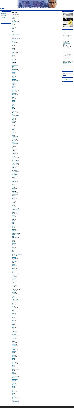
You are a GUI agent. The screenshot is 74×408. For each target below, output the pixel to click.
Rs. (12, 105)
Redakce (13, 121)
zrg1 (13, 17)
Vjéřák (13, 41)
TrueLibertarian (14, 52)
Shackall (13, 93)
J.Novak (13, 264)
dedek (13, 324)
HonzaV (13, 278)
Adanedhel (14, 391)
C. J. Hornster (14, 349)
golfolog (13, 292)
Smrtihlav (13, 81)
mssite (13, 168)
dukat (13, 311)
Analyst (13, 383)
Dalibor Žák (14, 328)
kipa (13, 224)
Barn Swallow (14, 362)
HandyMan (14, 290)
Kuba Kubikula (14, 213)
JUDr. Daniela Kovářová (16, 234)
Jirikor (13, 240)
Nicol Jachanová (15, 163)
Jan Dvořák (14, 261)
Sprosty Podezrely (15, 80)
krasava (13, 216)
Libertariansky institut (15, 209)
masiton (13, 191)
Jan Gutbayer (14, 258)
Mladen (13, 177)
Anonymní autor (15, 379)
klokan (13, 222)
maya (13, 187)
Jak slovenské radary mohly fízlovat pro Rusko (68, 55)
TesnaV (13, 58)
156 (12, 400)
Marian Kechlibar (15, 194)
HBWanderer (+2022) (15, 289)
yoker (13, 27)
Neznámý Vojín (14, 164)
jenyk (13, 248)
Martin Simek (14, 192)
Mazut (13, 185)
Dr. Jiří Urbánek (14, 316)
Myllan (13, 167)
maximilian (14, 188)
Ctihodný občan (14, 335)
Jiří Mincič (14, 243)
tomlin (13, 55)
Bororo (13, 353)
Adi (12, 390)
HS (12, 275)
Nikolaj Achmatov (15, 160)
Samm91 (13, 100)
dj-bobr (13, 320)
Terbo (13, 59)
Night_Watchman (15, 161)
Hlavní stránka (4, 13)
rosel (13, 108)
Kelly (13, 227)
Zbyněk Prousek (15, 21)
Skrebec (13, 86)
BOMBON (14, 356)
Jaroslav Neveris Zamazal (16, 254)
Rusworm (13, 102)
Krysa (13, 215)
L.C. (13, 210)
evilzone (13, 309)
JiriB (13, 241)
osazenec (13, 149)
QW (12, 125)
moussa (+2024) (15, 171)
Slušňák (13, 84)
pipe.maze (14, 133)
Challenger (14, 345)
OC (12, 154)
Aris (13, 370)
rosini (13, 107)
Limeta (13, 206)
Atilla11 (13, 366)
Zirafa (13, 20)
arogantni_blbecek (15, 369)
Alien (13, 387)
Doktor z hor (14, 318)
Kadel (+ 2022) (14, 230)
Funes (13, 296)
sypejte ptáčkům (15, 65)
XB (12, 31)
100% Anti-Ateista (15, 401)
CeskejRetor (14, 346)
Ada (13, 393)
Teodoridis (14, 60)
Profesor (13, 128)
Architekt (13, 373)
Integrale (13, 268)
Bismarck (13, 358)
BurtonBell (14, 351)
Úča (13, 49)
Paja (13, 147)
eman (13, 310)
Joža (13, 236)
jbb (12, 250)
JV (12, 231)
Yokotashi (13, 25)
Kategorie (3, 17)
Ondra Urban (14, 153)
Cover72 (13, 338)
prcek (13, 129)
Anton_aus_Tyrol (15, 376)
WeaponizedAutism (15, 34)
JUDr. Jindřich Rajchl (15, 233)
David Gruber (14, 325)
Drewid (13, 314)
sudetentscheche (15, 70)
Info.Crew (13, 269)
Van (12, 45)
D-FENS (13, 332)
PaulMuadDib (14, 140)
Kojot (13, 220)
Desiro (13, 321)
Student (13, 72)
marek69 (13, 195)
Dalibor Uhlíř (14, 330)
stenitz (13, 76)
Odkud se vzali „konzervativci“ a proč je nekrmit (66, 43)
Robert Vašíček (14, 111)
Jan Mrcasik (14, 257)
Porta (13, 132)
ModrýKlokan (14, 174)
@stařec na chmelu (15, 398)
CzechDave (14, 334)
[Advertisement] (6, 42)
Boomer (13, 355)
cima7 (13, 341)
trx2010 (13, 51)
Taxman (13, 62)
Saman (13, 101)
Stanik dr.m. (14, 79)
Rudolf (13, 104)
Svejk (13, 66)
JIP (12, 244)
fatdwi (13, 306)
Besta (13, 359)
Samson (13, 98)
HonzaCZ (13, 279)
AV (12, 365)
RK (12, 114)
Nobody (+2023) (15, 157)
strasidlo (13, 73)
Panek (13, 142)
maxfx (13, 189)
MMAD (13, 175)
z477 (13, 24)
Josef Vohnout (14, 237)
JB (12, 251)
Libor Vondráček (15, 208)
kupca (13, 212)
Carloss (13, 348)
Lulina (13, 201)
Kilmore (13, 226)
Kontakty (2, 20)
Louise (13, 203)
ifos (12, 271)
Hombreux (14, 285)
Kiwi (13, 223)
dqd (12, 317)
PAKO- (13, 146)
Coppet (13, 339)
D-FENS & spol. (15, 331)
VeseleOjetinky (14, 42)
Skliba (13, 87)
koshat (13, 219)
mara (13, 196)
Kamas (13, 229)
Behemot (13, 360)
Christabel (14, 342)
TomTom (13, 53)
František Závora (15, 300)
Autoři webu (3, 15)
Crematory (14, 337)
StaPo (13, 77)
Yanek (13, 30)
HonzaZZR (14, 276)
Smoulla (13, 83)
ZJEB (13, 18)
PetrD (13, 135)
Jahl (13, 262)
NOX (13, 156)
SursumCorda (14, 69)
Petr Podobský (14, 136)
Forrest (13, 304)
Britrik (13, 352)
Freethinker (14, 297)
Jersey (13, 247)
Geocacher (14, 293)
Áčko (13, 394)
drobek (13, 313)
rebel (13, 122)
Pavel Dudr (14, 139)
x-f (12, 32)
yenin (13, 28)
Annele (13, 380)
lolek (13, 205)
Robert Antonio (14, 112)
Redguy (13, 119)
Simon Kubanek (15, 90)
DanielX (13, 327)
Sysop (13, 63)
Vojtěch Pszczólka (15, 38)
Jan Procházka (14, 255)
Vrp (12, 35)
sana (13, 97)
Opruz (13, 150)
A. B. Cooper (14, 397)
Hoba (13, 286)
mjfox (13, 178)
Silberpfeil (13, 91)
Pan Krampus (14, 143)
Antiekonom (14, 377)
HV (12, 272)
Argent (13, 372)
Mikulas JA (14, 182)
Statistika (3, 19)
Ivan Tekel (14, 265)
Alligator (13, 386)
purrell (13, 126)
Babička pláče (14, 363)
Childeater (14, 344)
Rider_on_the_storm (15, 115)
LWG (13, 199)
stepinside (14, 74)
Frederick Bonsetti (15, 299)
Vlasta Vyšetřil (14, 39)
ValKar (13, 46)
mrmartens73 (14, 170)
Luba (13, 202)
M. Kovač (13, 198)
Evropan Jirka (14, 307)
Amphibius (14, 384)
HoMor (13, 283)
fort (12, 303)
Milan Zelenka (14, 181)
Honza (13, 282)
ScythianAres (14, 94)
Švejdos (13, 67)
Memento (13, 184)
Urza (13, 48)
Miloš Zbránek (14, 180)
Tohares (13, 56)
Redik (13, 118)
